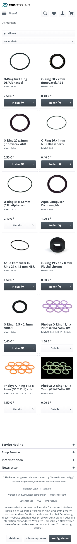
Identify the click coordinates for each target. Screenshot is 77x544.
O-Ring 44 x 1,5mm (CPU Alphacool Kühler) (17, 203)
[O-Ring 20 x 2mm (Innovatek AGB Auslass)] (20, 122)
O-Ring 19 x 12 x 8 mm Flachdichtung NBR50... (56, 264)
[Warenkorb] (71, 13)
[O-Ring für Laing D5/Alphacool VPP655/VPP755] (20, 61)
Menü (13, 13)
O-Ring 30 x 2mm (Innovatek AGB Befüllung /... (53, 80)
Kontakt (46, 488)
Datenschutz (26, 500)
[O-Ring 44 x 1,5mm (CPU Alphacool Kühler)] (20, 184)
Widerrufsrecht (58, 494)
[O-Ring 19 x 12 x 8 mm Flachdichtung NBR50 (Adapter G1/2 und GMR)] (57, 245)
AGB (39, 500)
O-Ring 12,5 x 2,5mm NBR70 (18, 326)
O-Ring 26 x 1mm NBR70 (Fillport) (53, 142)
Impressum (51, 500)
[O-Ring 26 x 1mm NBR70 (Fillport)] (57, 122)
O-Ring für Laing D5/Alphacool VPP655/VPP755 (15, 80)
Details (17, 225)
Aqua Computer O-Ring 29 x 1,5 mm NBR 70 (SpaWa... (19, 264)
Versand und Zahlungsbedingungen (27, 494)
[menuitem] (9, 13)
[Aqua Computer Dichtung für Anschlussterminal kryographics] (57, 184)
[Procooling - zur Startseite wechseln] (16, 5)
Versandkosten (57, 477)
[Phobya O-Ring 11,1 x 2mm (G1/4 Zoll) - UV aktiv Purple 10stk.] (57, 306)
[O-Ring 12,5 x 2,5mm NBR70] (20, 306)
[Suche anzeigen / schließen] (45, 13)
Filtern (11, 33)
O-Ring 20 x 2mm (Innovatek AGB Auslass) (16, 142)
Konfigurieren (60, 538)
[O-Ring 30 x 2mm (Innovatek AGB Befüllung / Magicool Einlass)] (57, 61)
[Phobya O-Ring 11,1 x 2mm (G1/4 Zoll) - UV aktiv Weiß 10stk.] (57, 368)
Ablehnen (14, 538)
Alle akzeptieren (36, 538)
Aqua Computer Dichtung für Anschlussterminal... (56, 203)
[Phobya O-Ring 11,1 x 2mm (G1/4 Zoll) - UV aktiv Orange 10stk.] (20, 368)
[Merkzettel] (53, 13)
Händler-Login (30, 488)
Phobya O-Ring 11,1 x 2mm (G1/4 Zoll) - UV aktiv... (56, 326)
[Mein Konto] (62, 13)
